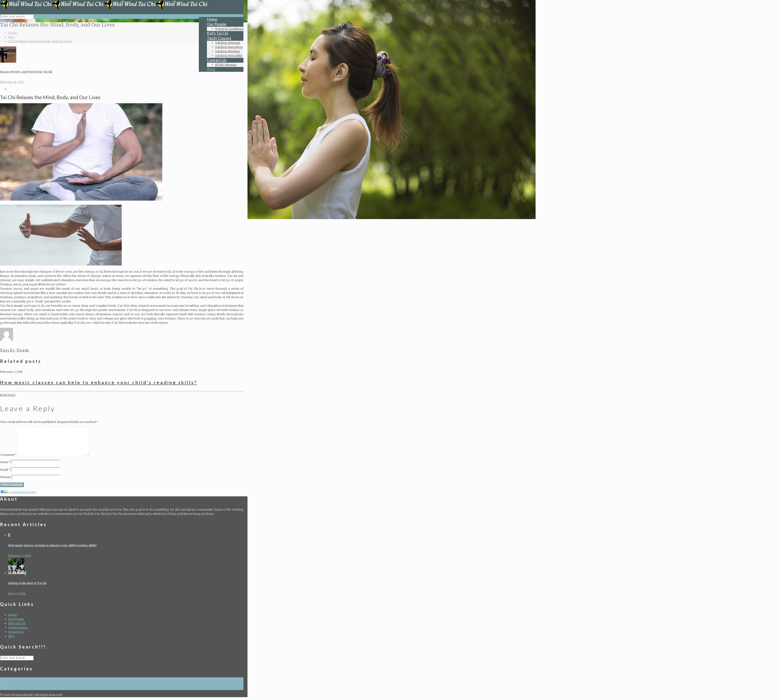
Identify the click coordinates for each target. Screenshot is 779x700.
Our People (16, 619)
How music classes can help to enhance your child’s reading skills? (98, 382)
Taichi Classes (18, 627)
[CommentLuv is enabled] (20, 492)
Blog (11, 37)
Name (5, 462)
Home (12, 33)
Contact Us (15, 632)
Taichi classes (17, 688)
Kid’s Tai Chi (16, 623)
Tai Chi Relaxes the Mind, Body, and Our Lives (39, 41)
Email (5, 469)
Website (5, 477)
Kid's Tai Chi (16, 683)
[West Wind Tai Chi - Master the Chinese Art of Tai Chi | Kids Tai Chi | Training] (104, 8)
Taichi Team (14, 350)
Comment (8, 455)
